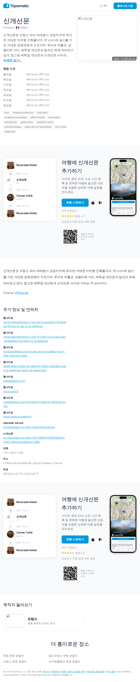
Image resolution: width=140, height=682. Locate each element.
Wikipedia (21, 293)
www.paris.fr (11, 391)
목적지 (46, 671)
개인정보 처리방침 (96, 671)
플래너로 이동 (125, 5)
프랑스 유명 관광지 (15, 661)
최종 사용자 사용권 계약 (73, 671)
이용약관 (55, 671)
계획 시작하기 (75, 202)
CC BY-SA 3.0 (128, 58)
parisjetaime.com (14, 381)
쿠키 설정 (111, 671)
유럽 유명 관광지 (13, 655)
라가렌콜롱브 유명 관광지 (64, 661)
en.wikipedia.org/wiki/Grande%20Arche (29, 427)
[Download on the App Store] (93, 203)
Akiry (116, 58)
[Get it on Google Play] (101, 203)
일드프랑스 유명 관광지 (63, 655)
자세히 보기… (12, 60)
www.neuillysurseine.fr (17, 416)
